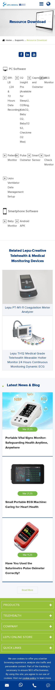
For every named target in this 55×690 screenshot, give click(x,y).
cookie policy (29, 678)
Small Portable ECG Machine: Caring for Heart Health (25, 504)
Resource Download (37, 40)
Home (9, 40)
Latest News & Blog (23, 385)
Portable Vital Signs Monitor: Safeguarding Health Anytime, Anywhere (26, 442)
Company (10, 626)
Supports (19, 40)
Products (11, 604)
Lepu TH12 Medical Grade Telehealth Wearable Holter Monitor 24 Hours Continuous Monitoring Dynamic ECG (27, 360)
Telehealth (12, 615)
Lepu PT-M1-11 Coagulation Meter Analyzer (27, 309)
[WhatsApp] (20, 685)
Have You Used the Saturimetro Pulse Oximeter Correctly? (25, 568)
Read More (27, 590)
